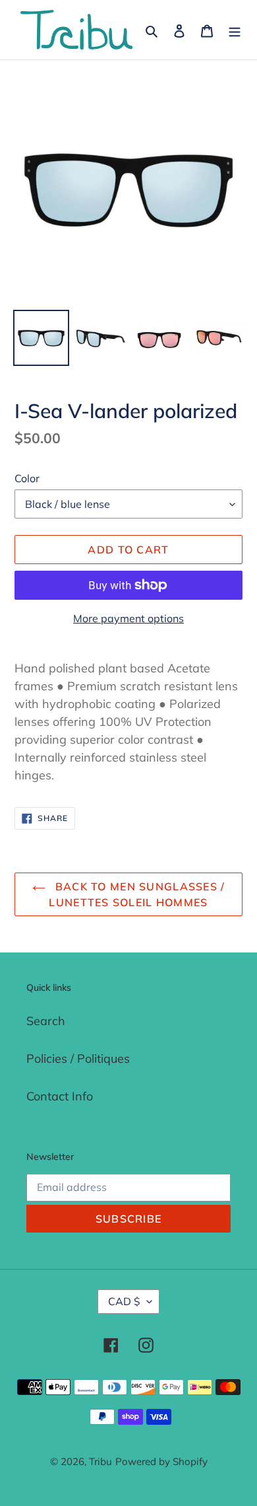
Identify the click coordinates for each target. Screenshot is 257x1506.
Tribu (100, 1461)
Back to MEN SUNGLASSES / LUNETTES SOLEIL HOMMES (137, 894)
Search (45, 1020)
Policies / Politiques (78, 1058)
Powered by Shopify (161, 1461)
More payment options (128, 618)
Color (27, 478)
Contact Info (59, 1096)
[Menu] (234, 30)
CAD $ (124, 1301)
